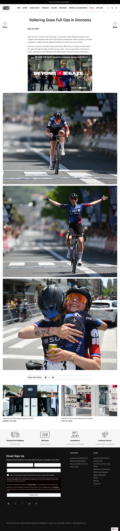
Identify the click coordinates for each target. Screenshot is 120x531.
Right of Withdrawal (100, 475)
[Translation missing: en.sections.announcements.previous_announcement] (5, 2)
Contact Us (97, 483)
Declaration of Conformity (102, 469)
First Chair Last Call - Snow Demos (102, 465)
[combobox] (114, 529)
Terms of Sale (74, 466)
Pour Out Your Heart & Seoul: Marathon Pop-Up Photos (77, 418)
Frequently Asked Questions (79, 458)
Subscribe (34, 495)
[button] (18, 8)
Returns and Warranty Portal (79, 464)
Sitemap (96, 480)
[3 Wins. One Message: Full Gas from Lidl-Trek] (115, 24)
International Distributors (101, 458)
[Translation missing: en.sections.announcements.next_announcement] (115, 2)
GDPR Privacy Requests (101, 472)
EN (116, 529)
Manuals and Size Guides (77, 461)
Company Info (98, 461)
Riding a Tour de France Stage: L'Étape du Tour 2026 (18, 418)
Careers (96, 478)
